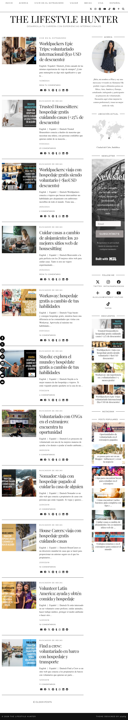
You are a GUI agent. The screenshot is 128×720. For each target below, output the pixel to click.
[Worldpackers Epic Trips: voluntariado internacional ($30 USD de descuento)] (19, 50)
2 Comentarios (47, 211)
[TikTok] (109, 9)
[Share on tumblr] (56, 90)
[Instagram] (95, 9)
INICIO (9, 3)
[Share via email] (41, 90)
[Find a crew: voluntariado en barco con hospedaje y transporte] (19, 652)
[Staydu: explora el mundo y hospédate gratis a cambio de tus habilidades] (19, 363)
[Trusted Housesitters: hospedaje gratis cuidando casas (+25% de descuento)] (19, 113)
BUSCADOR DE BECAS (51, 101)
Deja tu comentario (50, 85)
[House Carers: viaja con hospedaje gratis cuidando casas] (19, 537)
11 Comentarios (47, 684)
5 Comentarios (47, 455)
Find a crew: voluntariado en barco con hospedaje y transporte (59, 653)
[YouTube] (104, 9)
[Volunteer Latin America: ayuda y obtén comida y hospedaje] (19, 595)
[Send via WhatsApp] (60, 90)
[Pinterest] (100, 9)
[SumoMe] (2, 382)
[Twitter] (91, 9)
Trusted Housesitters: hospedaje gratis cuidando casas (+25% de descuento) (61, 114)
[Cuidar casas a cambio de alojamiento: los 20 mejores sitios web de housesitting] (19, 239)
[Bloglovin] (119, 9)
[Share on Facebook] (45, 90)
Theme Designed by (111, 716)
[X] (2, 344)
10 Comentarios (47, 335)
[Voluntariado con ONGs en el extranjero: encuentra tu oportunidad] (19, 423)
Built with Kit (106, 259)
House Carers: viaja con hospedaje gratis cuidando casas (60, 535)
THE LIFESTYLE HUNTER (64, 19)
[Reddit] (2, 369)
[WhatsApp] (2, 350)
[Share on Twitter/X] (49, 90)
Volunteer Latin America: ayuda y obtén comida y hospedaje (60, 593)
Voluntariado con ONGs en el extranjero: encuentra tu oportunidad (60, 424)
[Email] (2, 375)
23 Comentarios (47, 148)
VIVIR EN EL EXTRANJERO (49, 3)
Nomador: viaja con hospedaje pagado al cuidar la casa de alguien (61, 481)
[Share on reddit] (67, 90)
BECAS (88, 3)
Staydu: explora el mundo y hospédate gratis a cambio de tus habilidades (59, 364)
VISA (100, 3)
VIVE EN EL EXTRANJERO (52, 38)
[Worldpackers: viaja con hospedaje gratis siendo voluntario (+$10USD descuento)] (19, 176)
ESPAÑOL (115, 3)
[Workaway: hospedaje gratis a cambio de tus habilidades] (19, 302)
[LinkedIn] (2, 363)
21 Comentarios (47, 509)
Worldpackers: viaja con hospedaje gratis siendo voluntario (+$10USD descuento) (60, 177)
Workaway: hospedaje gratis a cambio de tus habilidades (59, 301)
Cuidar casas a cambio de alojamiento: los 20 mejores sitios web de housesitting (59, 240)
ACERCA (23, 3)
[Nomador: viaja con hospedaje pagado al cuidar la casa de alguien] (19, 483)
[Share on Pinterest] (53, 90)
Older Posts (43, 702)
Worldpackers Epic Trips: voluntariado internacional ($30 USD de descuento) (60, 51)
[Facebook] (114, 9)
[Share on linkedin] (63, 90)
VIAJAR (74, 3)
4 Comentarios (47, 395)
